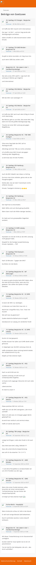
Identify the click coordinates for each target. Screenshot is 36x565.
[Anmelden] (29, 2)
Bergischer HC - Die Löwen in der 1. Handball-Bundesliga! (17, 68)
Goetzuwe (8, 24)
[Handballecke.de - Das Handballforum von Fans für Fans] (2, 2)
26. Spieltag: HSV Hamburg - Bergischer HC (15, 166)
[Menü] (33, 2)
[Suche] (24, 2)
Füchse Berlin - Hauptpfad (14, 504)
